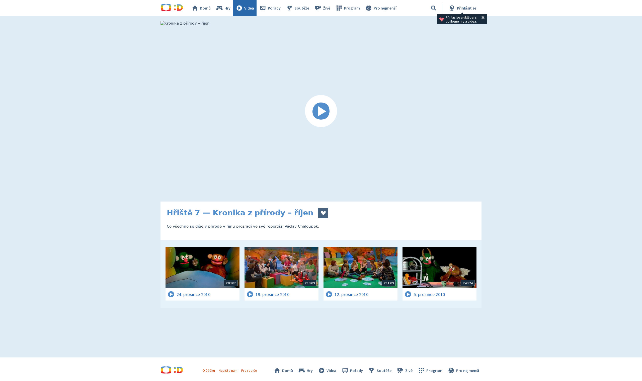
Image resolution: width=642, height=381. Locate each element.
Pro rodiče (249, 370)
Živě (326, 8)
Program (352, 8)
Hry (227, 8)
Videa (249, 8)
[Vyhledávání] (434, 8)
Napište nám (228, 370)
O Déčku (208, 370)
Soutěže (301, 8)
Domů (205, 8)
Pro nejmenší (385, 8)
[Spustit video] (321, 111)
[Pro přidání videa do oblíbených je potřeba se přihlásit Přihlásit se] (323, 213)
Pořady (274, 8)
